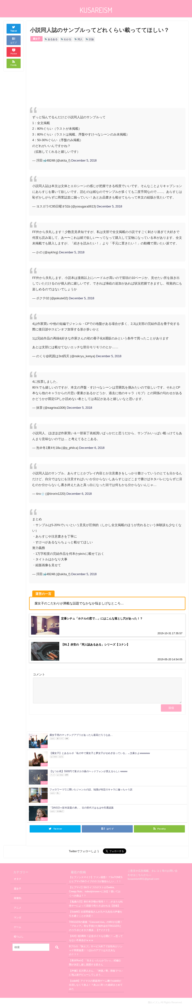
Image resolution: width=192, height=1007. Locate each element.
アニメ (17, 908)
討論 (91, 39)
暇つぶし (19, 936)
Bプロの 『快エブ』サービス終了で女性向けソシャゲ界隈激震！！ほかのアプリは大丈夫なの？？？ (95, 950)
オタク (17, 879)
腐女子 (36, 38)
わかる (67, 39)
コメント (39, 674)
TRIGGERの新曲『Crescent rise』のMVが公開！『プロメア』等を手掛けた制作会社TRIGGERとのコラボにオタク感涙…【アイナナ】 (95, 926)
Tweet (13, 31)
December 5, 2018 (84, 160)
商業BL (18, 898)
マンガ (17, 917)
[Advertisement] (68, 78)
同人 (80, 39)
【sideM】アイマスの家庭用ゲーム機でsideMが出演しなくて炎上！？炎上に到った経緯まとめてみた (96, 985)
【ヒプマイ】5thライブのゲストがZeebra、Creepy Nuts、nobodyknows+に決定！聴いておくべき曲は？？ (95, 891)
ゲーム (17, 927)
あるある (53, 39)
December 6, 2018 (91, 447)
